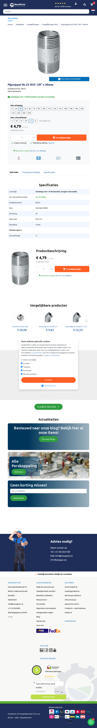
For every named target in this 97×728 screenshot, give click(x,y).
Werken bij (40, 621)
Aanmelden (18, 498)
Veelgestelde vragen (44, 613)
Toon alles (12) (44, 121)
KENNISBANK (70, 621)
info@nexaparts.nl (64, 556)
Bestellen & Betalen (44, 595)
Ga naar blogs (48, 439)
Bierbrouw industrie (73, 595)
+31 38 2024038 (14, 608)
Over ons (40, 625)
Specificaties (49, 172)
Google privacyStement (51, 355)
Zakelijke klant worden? (46, 591)
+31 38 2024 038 (62, 552)
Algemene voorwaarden (46, 608)
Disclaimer (12, 714)
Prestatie (26, 363)
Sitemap (37, 714)
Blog (38, 617)
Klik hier (19, 471)
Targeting (26, 367)
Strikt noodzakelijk (29, 360)
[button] (93, 11)
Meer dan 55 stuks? (29, 151)
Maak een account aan (45, 587)
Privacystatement (25, 714)
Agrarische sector (72, 604)
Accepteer (48, 380)
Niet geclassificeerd (30, 374)
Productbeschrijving (31, 172)
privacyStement (36, 353)
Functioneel (27, 370)
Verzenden (40, 604)
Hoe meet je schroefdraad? (69, 79)
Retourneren (41, 600)
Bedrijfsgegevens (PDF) (17, 613)
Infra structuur (70, 600)
